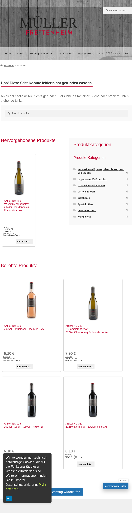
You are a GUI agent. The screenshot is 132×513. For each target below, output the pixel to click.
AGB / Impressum (38, 53)
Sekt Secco (84, 197)
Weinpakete (84, 216)
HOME (8, 53)
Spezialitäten (85, 204)
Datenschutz (65, 53)
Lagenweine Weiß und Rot (92, 179)
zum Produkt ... (24, 241)
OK (8, 498)
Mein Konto (84, 53)
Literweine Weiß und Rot (91, 185)
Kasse (99, 53)
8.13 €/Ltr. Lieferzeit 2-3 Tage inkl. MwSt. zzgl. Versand (11, 358)
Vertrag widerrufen (66, 492)
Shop (20, 53)
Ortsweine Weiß (86, 191)
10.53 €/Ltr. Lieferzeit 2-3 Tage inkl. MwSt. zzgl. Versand (11, 233)
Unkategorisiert (87, 210)
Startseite (9, 65)
